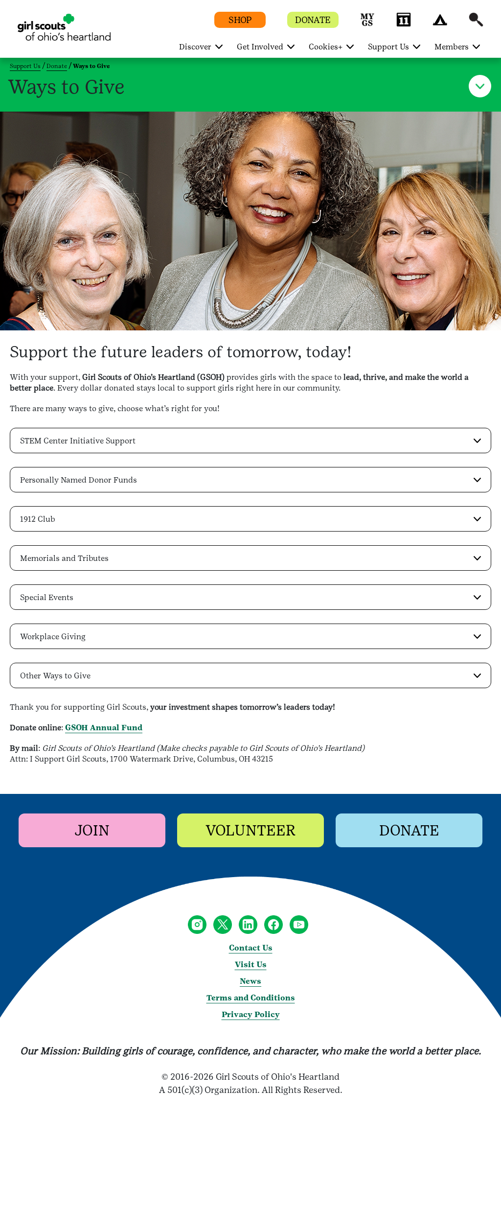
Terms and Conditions (250, 997)
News (250, 981)
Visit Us (251, 964)
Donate (56, 66)
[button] (367, 24)
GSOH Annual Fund (103, 727)
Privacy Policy (251, 1014)
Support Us (25, 66)
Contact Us (251, 947)
